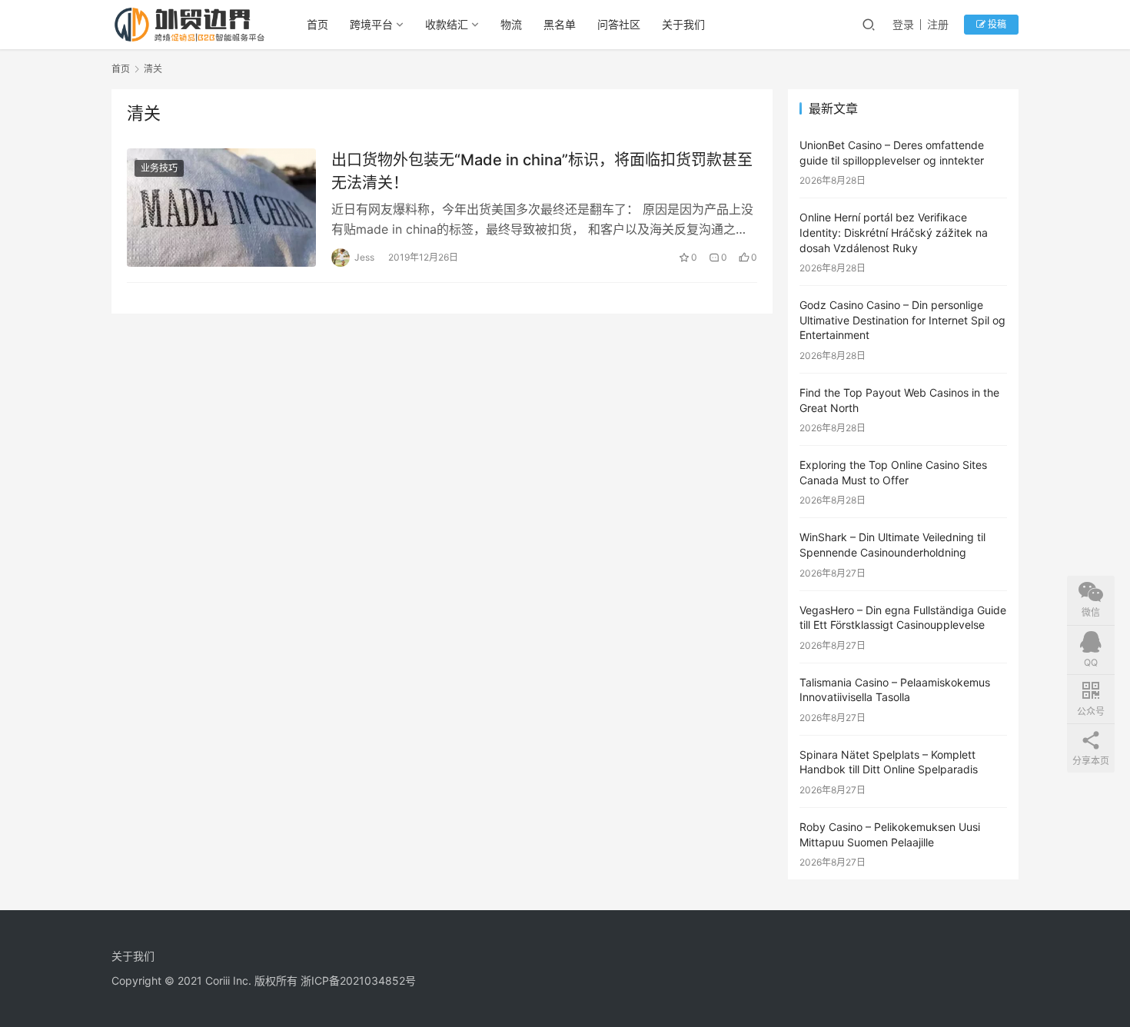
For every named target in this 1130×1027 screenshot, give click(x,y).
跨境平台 (371, 24)
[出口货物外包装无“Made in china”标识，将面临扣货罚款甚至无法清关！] (221, 207)
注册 (938, 24)
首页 (317, 24)
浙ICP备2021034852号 (358, 980)
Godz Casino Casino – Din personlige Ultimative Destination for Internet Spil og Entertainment (902, 319)
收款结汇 (446, 24)
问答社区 (618, 24)
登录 (903, 24)
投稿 (995, 24)
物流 (511, 24)
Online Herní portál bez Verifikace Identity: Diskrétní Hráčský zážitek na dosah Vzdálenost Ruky (893, 232)
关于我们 (683, 24)
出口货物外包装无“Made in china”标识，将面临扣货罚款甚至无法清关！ (542, 171)
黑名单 (559, 24)
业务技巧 (159, 168)
